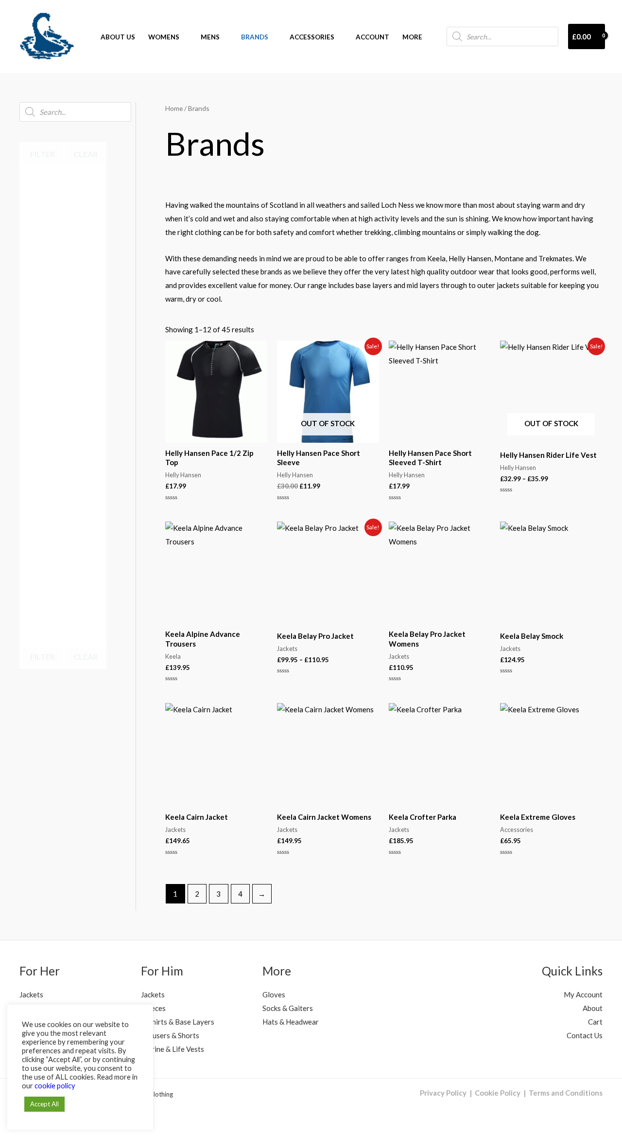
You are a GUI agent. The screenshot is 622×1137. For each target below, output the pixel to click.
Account (372, 37)
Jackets (31, 994)
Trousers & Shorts (170, 1035)
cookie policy (55, 1086)
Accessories (312, 37)
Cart (595, 1021)
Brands (254, 37)
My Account (583, 994)
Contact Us (585, 1035)
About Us (118, 37)
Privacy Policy (443, 1092)
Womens (163, 37)
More (412, 37)
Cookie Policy (497, 1092)
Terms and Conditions (566, 1092)
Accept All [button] (44, 1104)
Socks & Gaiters (287, 1008)
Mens (210, 37)
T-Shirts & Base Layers (177, 1021)
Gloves (273, 994)
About (593, 1008)
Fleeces (153, 1008)
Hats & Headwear (290, 1021)
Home (174, 108)
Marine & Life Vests (172, 1049)
